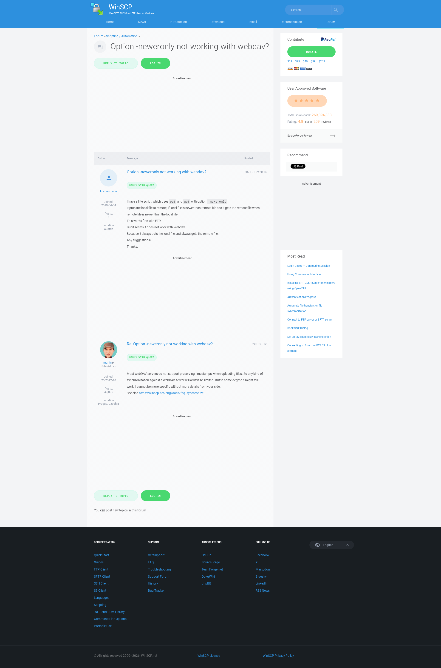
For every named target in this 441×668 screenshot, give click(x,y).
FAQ (151, 562)
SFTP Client (102, 576)
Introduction (178, 22)
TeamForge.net (212, 569)
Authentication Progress (301, 297)
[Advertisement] (182, 113)
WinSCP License (209, 656)
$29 (297, 61)
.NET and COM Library (109, 612)
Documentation (291, 22)
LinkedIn (262, 583)
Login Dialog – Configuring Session (308, 265)
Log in (155, 63)
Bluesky (261, 576)
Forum (330, 22)
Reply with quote (141, 185)
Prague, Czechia (108, 404)
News (142, 22)
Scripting (100, 605)
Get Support (156, 555)
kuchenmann (108, 191)
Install (253, 22)
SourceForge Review (299, 135)
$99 (313, 61)
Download (218, 22)
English (328, 545)
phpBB (206, 583)
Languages (101, 598)
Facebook (262, 555)
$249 (322, 61)
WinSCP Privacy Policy (278, 656)
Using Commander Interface (304, 274)
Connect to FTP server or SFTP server (309, 319)
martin (107, 362)
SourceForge (211, 562)
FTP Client (101, 569)
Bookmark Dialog (297, 328)
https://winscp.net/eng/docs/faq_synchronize (171, 393)
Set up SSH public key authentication (309, 336)
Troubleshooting (159, 569)
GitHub (206, 555)
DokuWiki (208, 576)
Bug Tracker (156, 590)
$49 (305, 61)
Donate (311, 52)
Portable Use (103, 626)
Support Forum (158, 576)
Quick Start (101, 555)
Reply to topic (115, 63)
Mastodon (263, 569)
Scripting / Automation (122, 36)
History (153, 583)
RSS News (263, 590)
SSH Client (101, 583)
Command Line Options (110, 619)
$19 (289, 61)
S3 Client (100, 590)
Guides (99, 562)
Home (110, 22)
